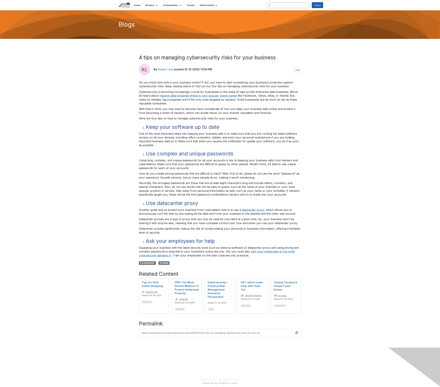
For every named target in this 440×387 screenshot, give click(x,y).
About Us (259, 365)
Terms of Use (262, 369)
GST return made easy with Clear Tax (252, 286)
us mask (282, 295)
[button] (152, 5)
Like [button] (297, 70)
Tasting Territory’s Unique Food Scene (285, 286)
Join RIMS (194, 365)
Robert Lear (165, 69)
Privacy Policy (196, 369)
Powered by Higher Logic (220, 383)
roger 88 (183, 299)
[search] (269, 5)
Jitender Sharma (253, 295)
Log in (317, 5)
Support (192, 372)
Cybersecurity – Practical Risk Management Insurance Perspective (218, 289)
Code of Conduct (198, 375)
